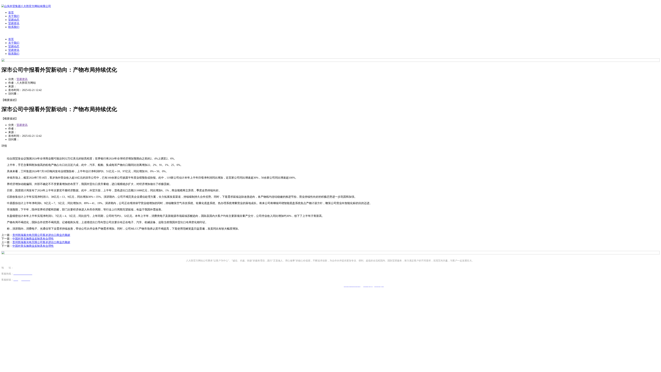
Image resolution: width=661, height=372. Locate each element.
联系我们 (13, 26)
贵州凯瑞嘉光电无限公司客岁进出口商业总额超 (41, 235)
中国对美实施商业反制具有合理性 (33, 238)
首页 (11, 12)
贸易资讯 (13, 23)
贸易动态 (13, 19)
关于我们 (13, 16)
